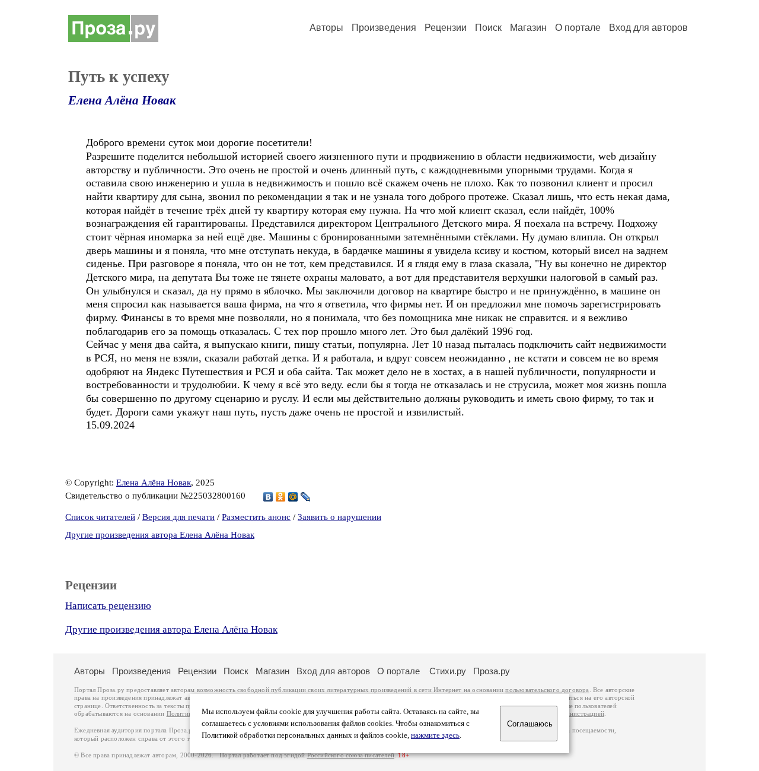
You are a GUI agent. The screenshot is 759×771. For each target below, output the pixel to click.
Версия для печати (178, 517)
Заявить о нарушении (339, 517)
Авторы (326, 28)
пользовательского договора (547, 690)
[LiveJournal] (305, 497)
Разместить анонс (256, 517)
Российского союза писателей (350, 755)
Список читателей (100, 517)
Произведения (384, 28)
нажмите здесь (435, 735)
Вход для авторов (648, 28)
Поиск (488, 28)
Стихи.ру (447, 671)
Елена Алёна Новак (122, 100)
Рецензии (446, 28)
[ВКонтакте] (268, 497)
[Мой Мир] (293, 497)
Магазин (528, 28)
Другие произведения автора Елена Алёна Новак (159, 535)
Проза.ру (491, 671)
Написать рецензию (108, 605)
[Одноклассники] (281, 497)
